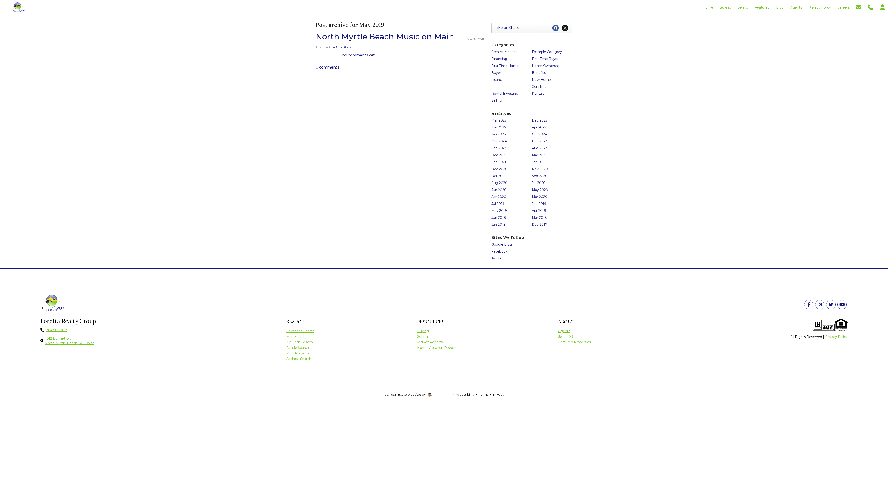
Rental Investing (504, 93)
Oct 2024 (539, 134)
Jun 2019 (539, 204)
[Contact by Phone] (870, 7)
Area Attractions (340, 47)
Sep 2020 (539, 176)
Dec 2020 (499, 169)
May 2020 (540, 190)
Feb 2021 (498, 162)
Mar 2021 (539, 155)
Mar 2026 (498, 120)
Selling (496, 100)
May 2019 (499, 211)
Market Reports (430, 342)
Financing (499, 59)
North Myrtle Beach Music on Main (385, 36)
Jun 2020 (498, 190)
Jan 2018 (498, 224)
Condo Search (297, 348)
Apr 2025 (539, 127)
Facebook (499, 251)
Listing (496, 80)
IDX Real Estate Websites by (405, 394)
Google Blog (501, 244)
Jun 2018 (498, 218)
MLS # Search (297, 353)
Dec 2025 (539, 120)
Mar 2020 (539, 197)
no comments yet (358, 55)
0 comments (327, 67)
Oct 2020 (499, 176)
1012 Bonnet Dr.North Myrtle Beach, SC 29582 (69, 340)
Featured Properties (574, 342)
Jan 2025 (498, 134)
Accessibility (465, 394)
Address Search (298, 359)
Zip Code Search (299, 342)
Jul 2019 (497, 204)
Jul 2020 (539, 183)
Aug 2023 (539, 148)
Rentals (538, 93)
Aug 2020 (499, 183)
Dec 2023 (539, 141)
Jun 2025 (498, 127)
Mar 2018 (539, 218)
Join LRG (565, 336)
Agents (564, 331)
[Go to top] (876, 470)
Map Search (295, 336)
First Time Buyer (545, 59)
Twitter (497, 258)
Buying (423, 331)
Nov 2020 (540, 169)
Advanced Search (300, 331)
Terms (483, 394)
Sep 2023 (498, 148)
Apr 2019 (539, 211)
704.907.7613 (56, 330)
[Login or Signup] (882, 7)
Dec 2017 (539, 224)
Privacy (498, 394)
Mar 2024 (499, 141)
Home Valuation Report (436, 348)
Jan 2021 (539, 162)
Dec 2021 (498, 155)
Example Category (547, 52)
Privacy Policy (836, 337)
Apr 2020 (498, 197)
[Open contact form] (858, 7)
